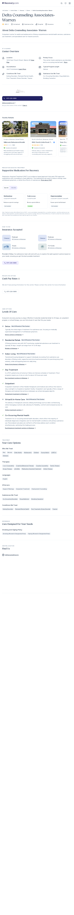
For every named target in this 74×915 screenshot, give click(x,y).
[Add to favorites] (70, 23)
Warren (28, 10)
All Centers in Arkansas (19, 239)
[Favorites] (66, 3)
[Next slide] (67, 139)
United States (13, 10)
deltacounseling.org (8, 103)
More (65, 62)
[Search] (62, 3)
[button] (70, 3)
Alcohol (13, 188)
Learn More (22, 69)
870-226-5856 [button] (11, 263)
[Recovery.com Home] (10, 3)
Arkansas (22, 10)
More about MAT (46, 180)
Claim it (25, 105)
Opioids (6, 188)
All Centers (5, 10)
